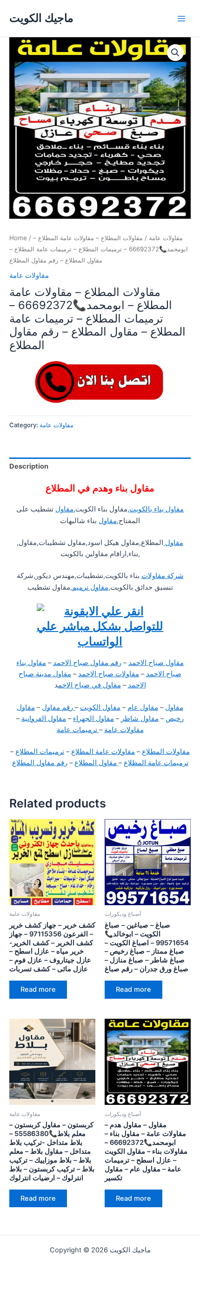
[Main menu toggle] (181, 18)
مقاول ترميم (90, 587)
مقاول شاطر (140, 718)
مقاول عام (142, 707)
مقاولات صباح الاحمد (108, 674)
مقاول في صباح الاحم (89, 685)
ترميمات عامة (78, 730)
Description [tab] (28, 466)
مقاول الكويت (100, 707)
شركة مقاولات (162, 576)
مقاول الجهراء (93, 718)
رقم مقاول (58, 707)
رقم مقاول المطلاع (39, 763)
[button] (175, 52)
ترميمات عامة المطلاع (156, 763)
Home (18, 238)
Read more (38, 989)
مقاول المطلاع (96, 763)
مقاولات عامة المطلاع (103, 751)
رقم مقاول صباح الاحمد (87, 663)
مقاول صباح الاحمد (156, 663)
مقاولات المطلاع (166, 751)
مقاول (64, 509)
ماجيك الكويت (41, 18)
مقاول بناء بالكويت (156, 509)
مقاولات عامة (166, 238)
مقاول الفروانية (43, 718)
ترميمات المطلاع (39, 751)
